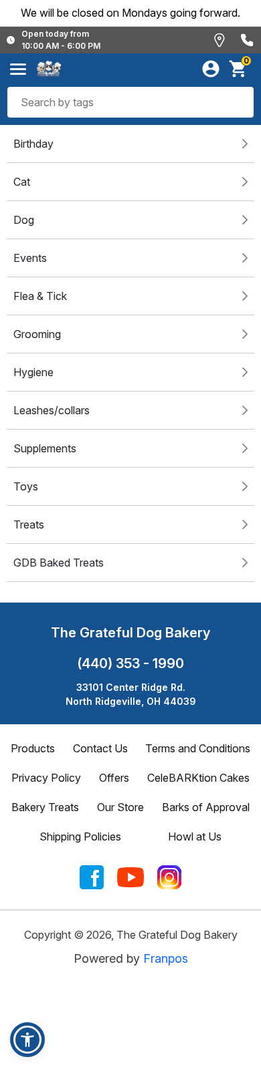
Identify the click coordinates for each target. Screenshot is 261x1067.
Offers (114, 777)
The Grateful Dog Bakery (130, 633)
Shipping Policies (80, 836)
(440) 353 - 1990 (130, 663)
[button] (27, 1040)
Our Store (120, 807)
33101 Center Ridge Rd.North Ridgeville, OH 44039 (131, 694)
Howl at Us (195, 836)
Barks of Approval (206, 807)
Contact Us (100, 748)
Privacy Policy (46, 777)
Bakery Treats (45, 807)
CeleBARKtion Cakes (198, 777)
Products (33, 748)
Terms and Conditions (197, 748)
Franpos (165, 958)
